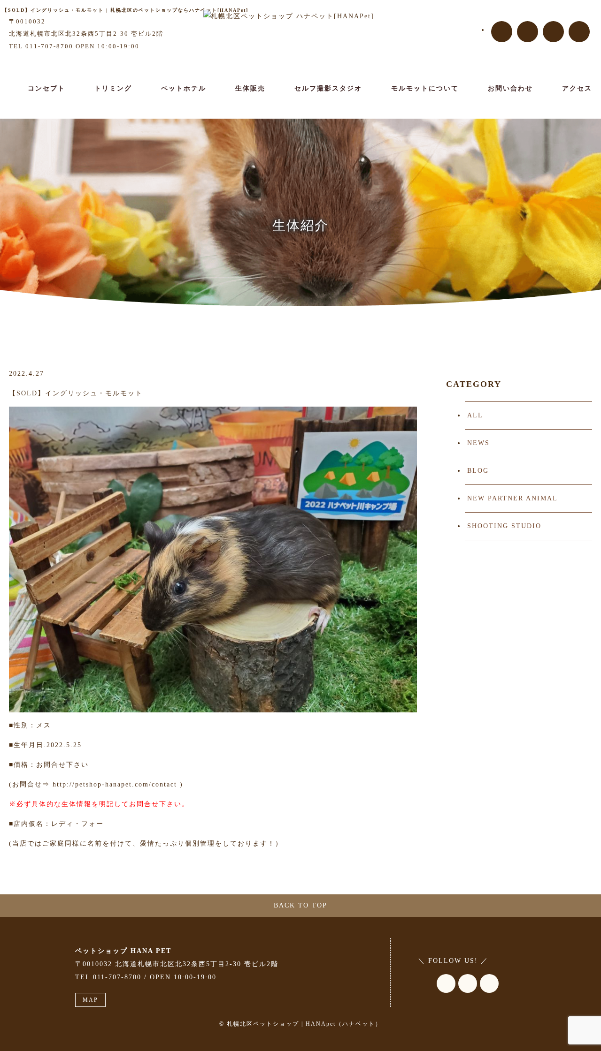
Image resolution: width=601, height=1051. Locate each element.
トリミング (113, 88)
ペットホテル (183, 88)
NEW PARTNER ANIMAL (512, 498)
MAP (90, 1000)
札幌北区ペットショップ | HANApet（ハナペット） (304, 1024)
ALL (475, 415)
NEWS (478, 442)
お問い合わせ (510, 88)
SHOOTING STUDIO (504, 525)
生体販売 (250, 88)
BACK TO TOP (300, 905)
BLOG (478, 470)
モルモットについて (425, 88)
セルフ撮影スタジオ (328, 88)
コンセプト (46, 88)
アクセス (577, 88)
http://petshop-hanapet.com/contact (115, 784)
